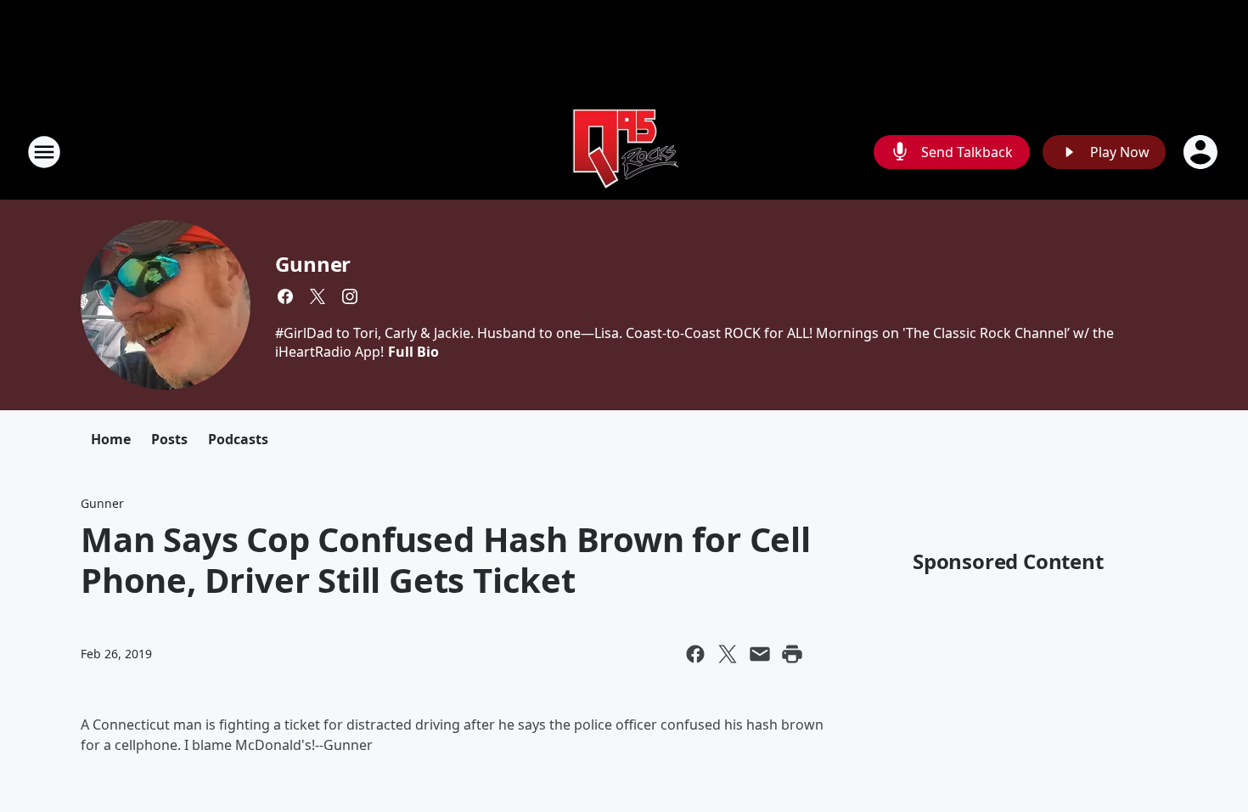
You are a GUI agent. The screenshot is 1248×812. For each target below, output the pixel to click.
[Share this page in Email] (760, 654)
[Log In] (1202, 152)
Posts (169, 439)
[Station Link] (624, 151)
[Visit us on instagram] (350, 296)
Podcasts (238, 439)
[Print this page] (792, 654)
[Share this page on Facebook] (695, 654)
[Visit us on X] (317, 296)
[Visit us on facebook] (285, 296)
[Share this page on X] (727, 654)
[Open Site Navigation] (44, 152)
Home (111, 439)
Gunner (313, 264)
